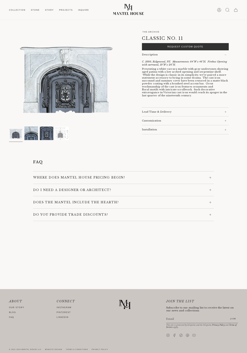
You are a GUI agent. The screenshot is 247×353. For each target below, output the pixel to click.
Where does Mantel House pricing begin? (79, 177)
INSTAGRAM (64, 307)
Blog (12, 312)
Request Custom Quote (185, 46)
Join (233, 319)
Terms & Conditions (77, 349)
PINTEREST (64, 312)
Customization (151, 120)
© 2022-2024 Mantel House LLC (25, 349)
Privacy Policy (218, 325)
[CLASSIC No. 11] (16, 133)
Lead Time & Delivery (157, 111)
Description (150, 54)
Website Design (53, 349)
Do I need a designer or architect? (72, 190)
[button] (17, 10)
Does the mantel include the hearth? (76, 202)
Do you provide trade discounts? (70, 214)
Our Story (16, 307)
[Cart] (236, 10)
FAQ (11, 317)
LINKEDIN (63, 317)
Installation (149, 129)
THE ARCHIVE (150, 32)
